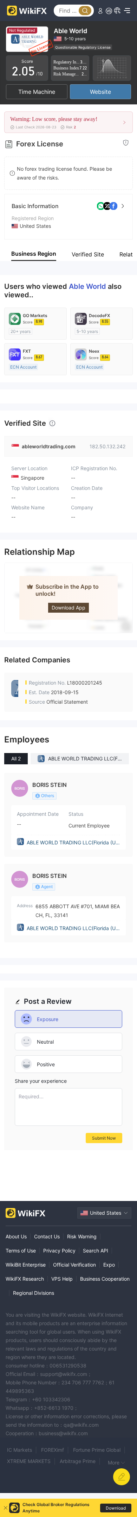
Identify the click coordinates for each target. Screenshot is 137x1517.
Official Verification (74, 1265)
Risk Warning (82, 1236)
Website (100, 91)
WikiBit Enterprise (26, 1265)
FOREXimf (52, 1450)
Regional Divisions (33, 1293)
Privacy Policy (59, 1251)
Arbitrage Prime (78, 1461)
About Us (16, 1236)
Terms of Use (21, 1251)
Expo (109, 1265)
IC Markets (19, 1450)
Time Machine (36, 91)
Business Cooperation (105, 1279)
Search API (95, 1251)
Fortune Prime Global (96, 1450)
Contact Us (47, 1236)
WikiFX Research (25, 1279)
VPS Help (62, 1279)
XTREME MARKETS (29, 1461)
